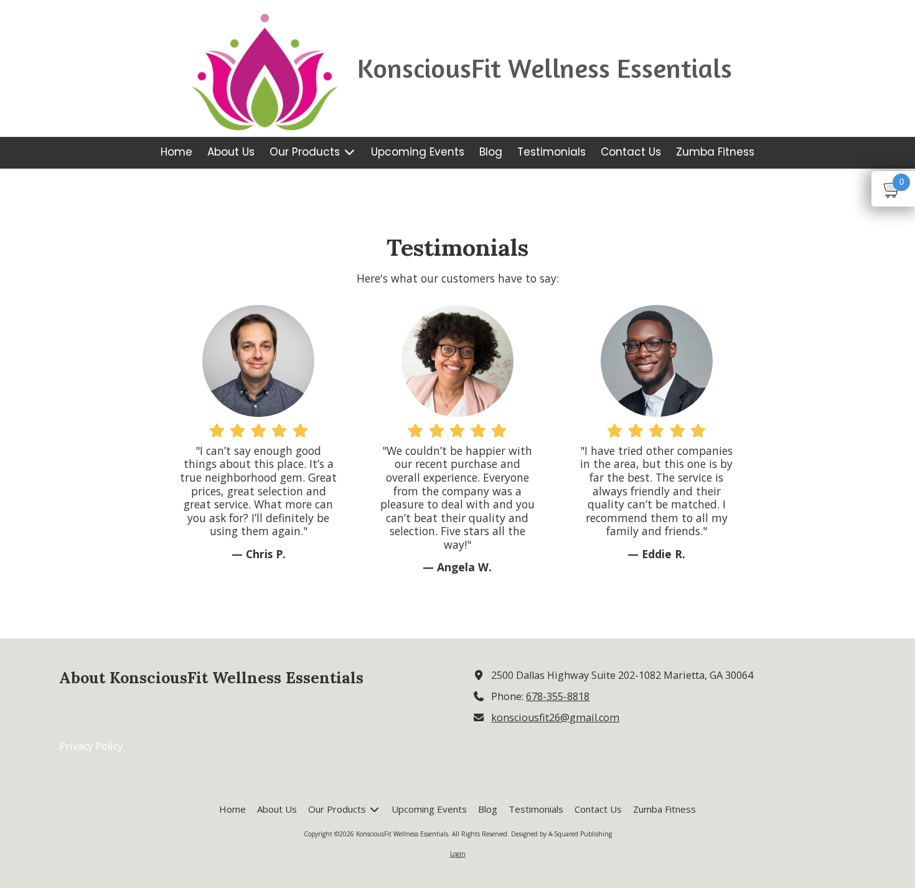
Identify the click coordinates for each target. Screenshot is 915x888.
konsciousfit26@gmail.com (555, 717)
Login (458, 853)
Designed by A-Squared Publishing (561, 834)
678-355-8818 (557, 696)
